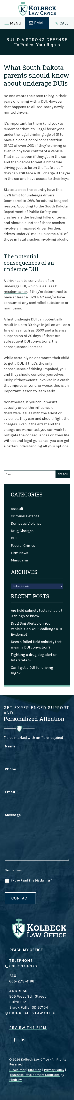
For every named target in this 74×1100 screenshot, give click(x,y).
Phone (10, 769)
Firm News (19, 553)
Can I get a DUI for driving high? (32, 670)
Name (10, 746)
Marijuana (19, 560)
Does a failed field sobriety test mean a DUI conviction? (36, 645)
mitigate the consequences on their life (36, 435)
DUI (14, 538)
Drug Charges (22, 531)
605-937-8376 (23, 966)
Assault (17, 508)
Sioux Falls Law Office (33, 1013)
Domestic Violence (26, 523)
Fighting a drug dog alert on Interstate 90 (34, 657)
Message (13, 815)
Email (11, 792)
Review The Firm (28, 1027)
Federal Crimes (23, 545)
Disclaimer (13, 870)
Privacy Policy (54, 1070)
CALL (64, 23)
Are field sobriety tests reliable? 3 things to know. (36, 613)
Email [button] (39, 22)
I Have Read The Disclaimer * (31, 880)
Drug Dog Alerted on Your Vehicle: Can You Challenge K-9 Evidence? (36, 629)
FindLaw (15, 1080)
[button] (12, 22)
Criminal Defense (25, 516)
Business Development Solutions (35, 1075)
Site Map (34, 1070)
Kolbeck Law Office (35, 1059)
